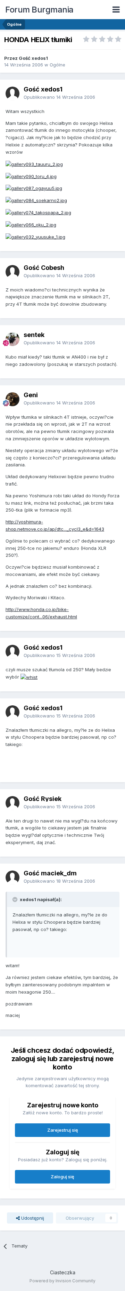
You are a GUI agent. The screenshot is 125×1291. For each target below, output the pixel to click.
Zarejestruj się (62, 1130)
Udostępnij (32, 1218)
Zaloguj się (62, 1176)
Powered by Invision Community (62, 1280)
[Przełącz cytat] (15, 899)
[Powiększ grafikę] (34, 164)
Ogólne (57, 64)
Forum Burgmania (39, 10)
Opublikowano (59, 97)
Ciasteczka (62, 1272)
